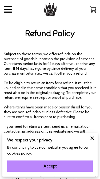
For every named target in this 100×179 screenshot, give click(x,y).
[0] (93, 9)
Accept (50, 166)
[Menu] (8, 9)
